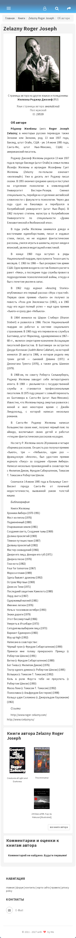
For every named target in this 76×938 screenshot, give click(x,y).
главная (10, 887)
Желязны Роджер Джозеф (35, 99)
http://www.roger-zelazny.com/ (29, 715)
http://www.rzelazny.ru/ (20, 719)
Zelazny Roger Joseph (41, 18)
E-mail (19, 910)
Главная (10, 18)
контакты (30, 887)
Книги (21, 18)
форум (19, 887)
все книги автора (59, 827)
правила (55, 887)
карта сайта (43, 887)
